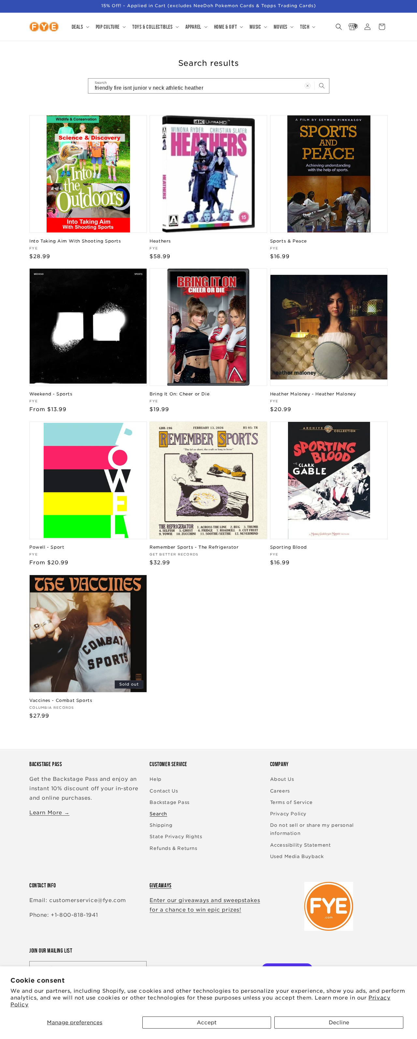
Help (155, 779)
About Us (282, 779)
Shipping (161, 825)
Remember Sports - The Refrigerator (194, 547)
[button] (80, 26)
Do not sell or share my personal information (312, 829)
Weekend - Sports (51, 394)
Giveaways (160, 885)
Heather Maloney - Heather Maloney (313, 394)
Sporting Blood (288, 547)
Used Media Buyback (297, 856)
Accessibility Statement (300, 845)
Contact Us (164, 791)
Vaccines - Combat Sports (60, 700)
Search (158, 813)
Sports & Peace (288, 240)
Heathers (160, 240)
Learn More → (49, 812)
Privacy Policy (288, 813)
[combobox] (208, 86)
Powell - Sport (46, 547)
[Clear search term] (307, 86)
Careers (280, 791)
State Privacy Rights (176, 836)
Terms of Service (291, 802)
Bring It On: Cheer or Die (179, 394)
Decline (339, 1022)
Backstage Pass (169, 802)
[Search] (322, 86)
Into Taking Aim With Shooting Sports (75, 240)
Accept (207, 1022)
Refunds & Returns (173, 848)
